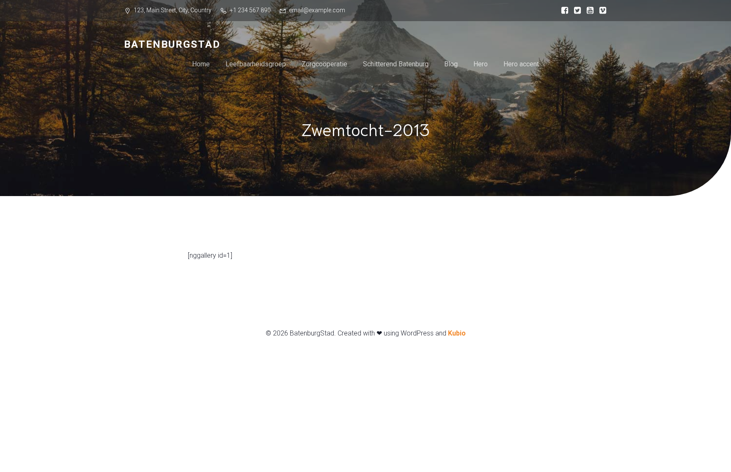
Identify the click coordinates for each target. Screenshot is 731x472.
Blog (451, 64)
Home (201, 64)
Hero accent (521, 64)
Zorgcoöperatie (324, 64)
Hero (480, 64)
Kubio (457, 333)
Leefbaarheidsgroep (255, 64)
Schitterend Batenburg (396, 64)
